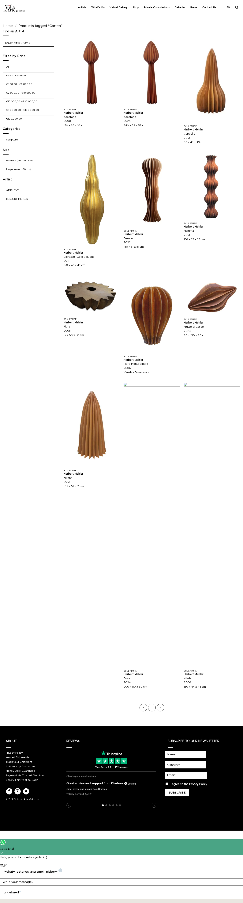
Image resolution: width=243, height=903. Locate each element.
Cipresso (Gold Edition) (79, 257)
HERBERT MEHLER (17, 199)
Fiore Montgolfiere (136, 364)
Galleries (180, 7)
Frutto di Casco (194, 327)
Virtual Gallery (119, 7)
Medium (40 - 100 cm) (19, 160)
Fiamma (189, 231)
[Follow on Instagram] (17, 791)
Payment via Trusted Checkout (25, 775)
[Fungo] (92, 425)
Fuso (127, 678)
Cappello (189, 133)
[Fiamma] (212, 186)
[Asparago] (92, 72)
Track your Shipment (19, 762)
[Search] (236, 7)
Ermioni (128, 238)
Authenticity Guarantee (20, 766)
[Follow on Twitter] (26, 791)
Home (8, 26)
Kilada (187, 678)
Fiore (67, 326)
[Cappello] (212, 81)
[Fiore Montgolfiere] (152, 314)
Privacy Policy (14, 753)
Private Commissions (157, 7)
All (7, 67)
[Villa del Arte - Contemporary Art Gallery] (14, 7)
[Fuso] (152, 525)
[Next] (160, 707)
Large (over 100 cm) (18, 169)
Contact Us (209, 7)
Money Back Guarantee (20, 771)
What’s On (98, 7)
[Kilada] (212, 525)
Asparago (70, 117)
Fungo (68, 477)
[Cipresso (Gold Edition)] (92, 199)
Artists (82, 7)
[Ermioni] (152, 190)
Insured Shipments (17, 757)
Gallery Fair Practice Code (22, 780)
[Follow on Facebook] (9, 791)
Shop (136, 7)
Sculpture (12, 140)
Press (193, 7)
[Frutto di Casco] (212, 296)
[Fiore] (92, 296)
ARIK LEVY (12, 190)
